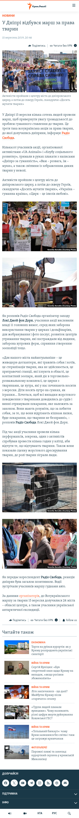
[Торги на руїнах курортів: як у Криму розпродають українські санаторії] (16, 647)
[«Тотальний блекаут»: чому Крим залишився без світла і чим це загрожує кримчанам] (16, 732)
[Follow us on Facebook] (5, 782)
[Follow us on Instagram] (39, 782)
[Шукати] (69, 813)
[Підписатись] (65, 782)
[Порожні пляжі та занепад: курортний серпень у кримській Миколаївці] (16, 752)
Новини (8, 16)
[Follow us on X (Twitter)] (14, 782)
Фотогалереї (39, 747)
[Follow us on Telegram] (31, 782)
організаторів (29, 596)
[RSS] (48, 782)
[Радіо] (9, 813)
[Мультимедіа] (24, 813)
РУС (54, 813)
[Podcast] (56, 782)
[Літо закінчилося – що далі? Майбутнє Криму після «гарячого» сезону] (16, 692)
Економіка (38, 642)
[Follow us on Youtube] (22, 782)
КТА (39, 813)
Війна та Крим (40, 663)
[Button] (36, 45)
